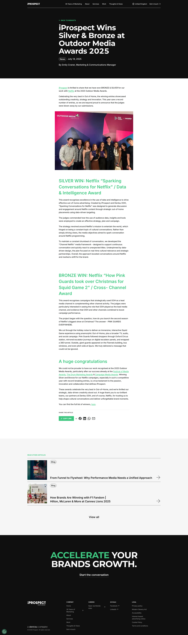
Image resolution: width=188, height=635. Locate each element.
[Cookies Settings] (4, 631)
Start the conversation (94, 574)
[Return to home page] (33, 4)
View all (94, 517)
